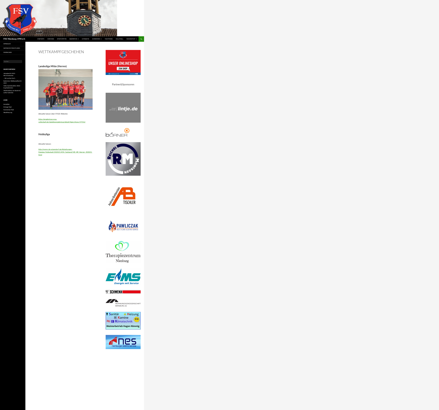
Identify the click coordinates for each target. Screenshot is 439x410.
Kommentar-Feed (8, 109)
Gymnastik (85, 39)
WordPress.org (7, 112)
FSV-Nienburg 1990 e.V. (14, 39)
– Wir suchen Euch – (9, 78)
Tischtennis (109, 39)
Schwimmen (96, 39)
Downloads (7, 52)
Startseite (40, 39)
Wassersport (130, 39)
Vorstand (50, 39)
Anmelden (6, 104)
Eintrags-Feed (7, 107)
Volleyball (119, 39)
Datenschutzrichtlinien (11, 48)
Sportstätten (61, 39)
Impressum (7, 43)
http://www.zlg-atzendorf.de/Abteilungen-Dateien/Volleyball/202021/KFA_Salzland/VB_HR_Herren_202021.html (65, 152)
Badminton (73, 39)
